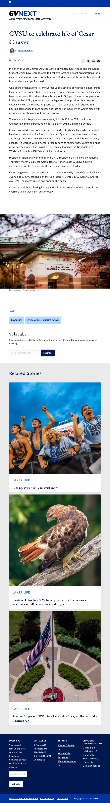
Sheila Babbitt (25, 51)
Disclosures (62, 798)
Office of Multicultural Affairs (43, 320)
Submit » (47, 353)
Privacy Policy (47, 798)
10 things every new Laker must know (35, 488)
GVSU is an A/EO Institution (23, 798)
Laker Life (16, 320)
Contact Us (39, 760)
